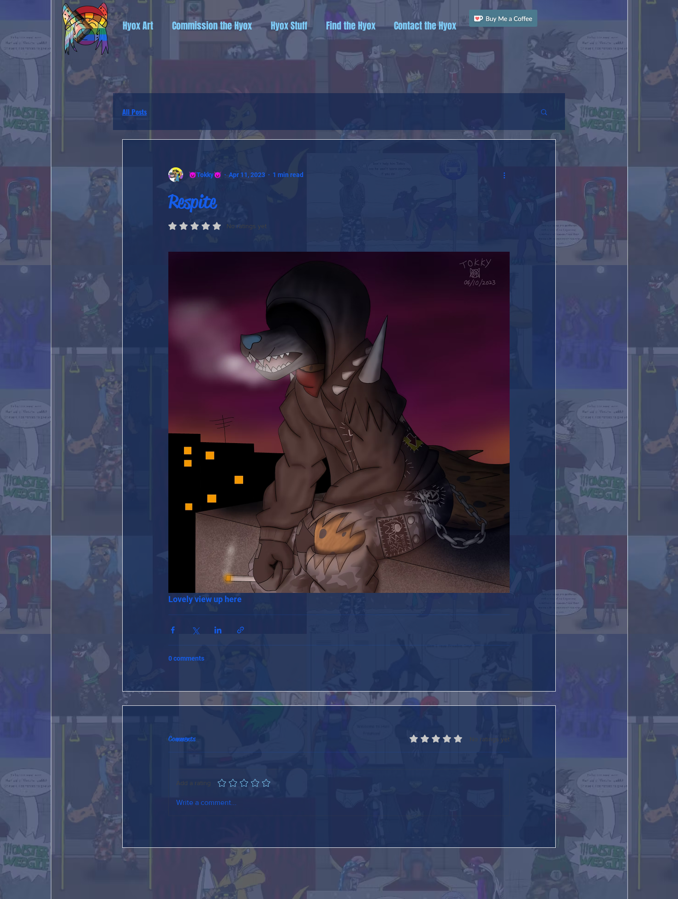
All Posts (134, 111)
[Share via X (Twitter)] (195, 630)
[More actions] (504, 174)
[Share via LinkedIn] (218, 630)
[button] (137, 26)
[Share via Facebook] (172, 630)
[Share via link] (240, 630)
